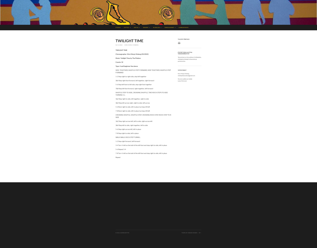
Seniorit (146, 27)
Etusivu (118, 27)
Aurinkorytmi (124, 232)
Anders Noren (192, 232)
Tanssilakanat (169, 27)
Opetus (136, 27)
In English (156, 27)
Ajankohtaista (183, 27)
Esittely (126, 27)
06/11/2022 (119, 45)
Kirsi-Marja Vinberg (131, 45)
